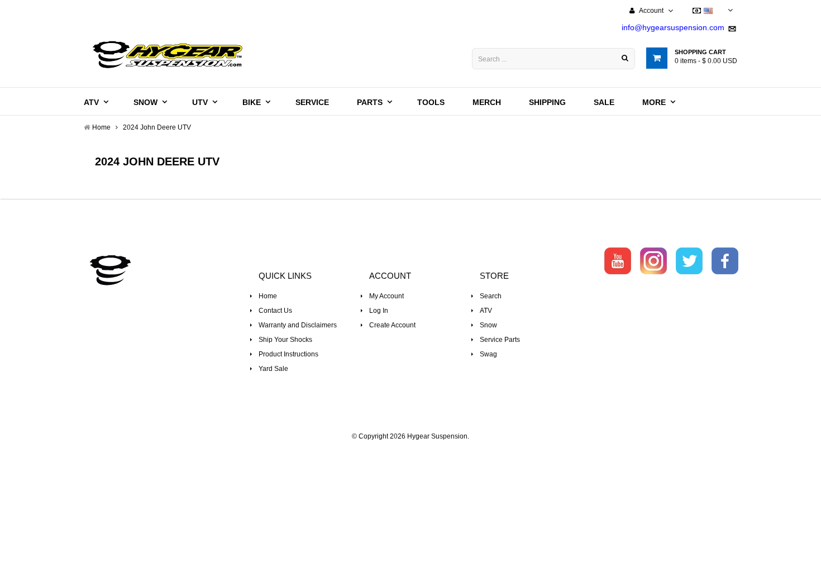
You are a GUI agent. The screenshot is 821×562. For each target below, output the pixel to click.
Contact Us (275, 311)
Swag (488, 354)
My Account (386, 296)
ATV (486, 311)
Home (268, 296)
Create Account (392, 325)
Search (491, 296)
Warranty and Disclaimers (298, 325)
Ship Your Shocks (285, 340)
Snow (488, 325)
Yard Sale (273, 369)
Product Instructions (288, 354)
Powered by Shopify (410, 451)
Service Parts (500, 340)
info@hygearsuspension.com (673, 27)
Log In (378, 311)
